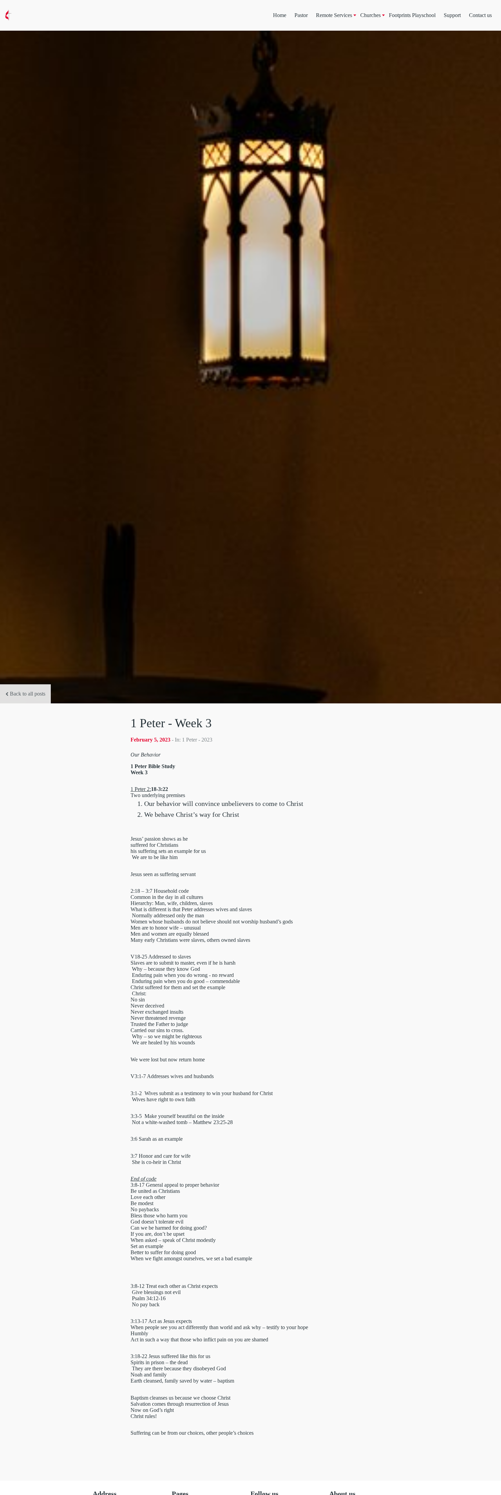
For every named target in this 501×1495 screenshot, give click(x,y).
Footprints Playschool (412, 15)
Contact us (480, 15)
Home (279, 15)
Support (452, 15)
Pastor (301, 15)
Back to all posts (27, 694)
